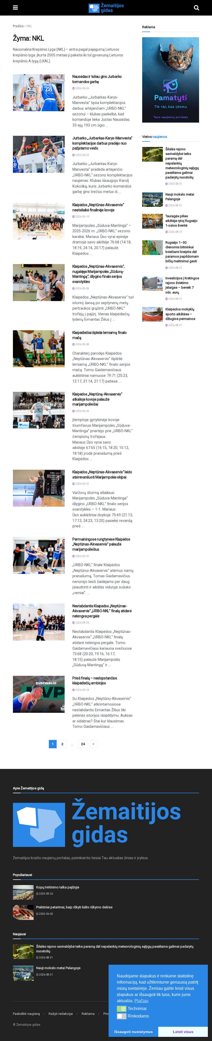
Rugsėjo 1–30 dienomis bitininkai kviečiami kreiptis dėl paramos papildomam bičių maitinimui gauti (182, 252)
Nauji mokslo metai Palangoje (58, 968)
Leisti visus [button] (183, 1032)
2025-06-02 (46, 913)
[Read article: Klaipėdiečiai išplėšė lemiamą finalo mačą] (39, 348)
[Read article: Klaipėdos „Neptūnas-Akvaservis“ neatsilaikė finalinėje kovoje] (39, 221)
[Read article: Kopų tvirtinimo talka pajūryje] (23, 892)
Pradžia (18, 26)
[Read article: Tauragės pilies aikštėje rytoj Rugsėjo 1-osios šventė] (152, 221)
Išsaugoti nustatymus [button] (133, 1032)
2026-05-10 (82, 216)
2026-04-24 (82, 689)
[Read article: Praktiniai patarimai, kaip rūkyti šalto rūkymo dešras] (23, 912)
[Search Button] (196, 8)
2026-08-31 (175, 183)
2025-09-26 (46, 893)
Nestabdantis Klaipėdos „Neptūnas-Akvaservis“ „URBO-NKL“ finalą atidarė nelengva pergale (102, 611)
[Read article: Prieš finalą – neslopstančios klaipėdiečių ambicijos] (39, 694)
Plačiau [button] (141, 1001)
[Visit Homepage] (106, 8)
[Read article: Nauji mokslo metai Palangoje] (152, 199)
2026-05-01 (82, 483)
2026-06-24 (82, 88)
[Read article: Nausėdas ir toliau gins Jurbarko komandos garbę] (39, 92)
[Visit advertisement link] (170, 80)
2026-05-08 (82, 344)
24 (83, 744)
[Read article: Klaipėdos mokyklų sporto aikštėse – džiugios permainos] (152, 314)
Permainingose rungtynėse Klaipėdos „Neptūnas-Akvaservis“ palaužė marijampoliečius (101, 544)
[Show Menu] (15, 8)
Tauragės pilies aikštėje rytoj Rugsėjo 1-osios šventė (181, 220)
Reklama (88, 1014)
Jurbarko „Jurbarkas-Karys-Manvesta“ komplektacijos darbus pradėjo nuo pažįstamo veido (102, 143)
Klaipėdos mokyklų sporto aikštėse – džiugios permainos (180, 313)
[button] (121, 1009)
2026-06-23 (82, 155)
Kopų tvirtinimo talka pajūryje (57, 887)
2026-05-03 (82, 411)
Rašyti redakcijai (61, 1014)
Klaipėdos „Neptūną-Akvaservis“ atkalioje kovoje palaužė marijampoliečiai (97, 399)
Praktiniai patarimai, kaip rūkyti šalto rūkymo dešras (74, 907)
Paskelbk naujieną (26, 1014)
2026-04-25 (82, 622)
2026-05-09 (82, 288)
